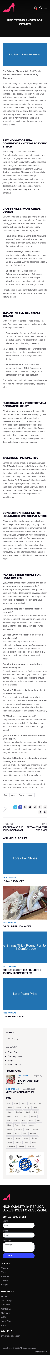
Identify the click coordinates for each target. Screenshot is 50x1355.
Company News (15, 1056)
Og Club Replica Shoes (17, 926)
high (16, 1116)
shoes (13, 795)
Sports (9, 1138)
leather (33, 1116)
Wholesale (11, 1147)
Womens (31, 1147)
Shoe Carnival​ (14, 1065)
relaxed (31, 1125)
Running (19, 1129)
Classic (9, 1112)
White (34, 1142)
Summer (35, 1138)
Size (24, 1134)
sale (27, 1129)
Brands (32, 1103)
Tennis (21, 795)
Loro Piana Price (13, 1016)
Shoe (9, 1134)
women (30, 795)
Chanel (18, 1108)
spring (18, 1138)
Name (5, 1221)
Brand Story (13, 1052)
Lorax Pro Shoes (13, 881)
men (23, 1121)
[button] (45, 8)
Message (7, 1240)
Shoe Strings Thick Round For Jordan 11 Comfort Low (22, 971)
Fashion (19, 1112)
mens (31, 1121)
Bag (8, 1103)
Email (5, 1231)
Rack (16, 1125)
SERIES (35, 1129)
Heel (35, 1112)
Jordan (24, 1116)
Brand (24, 1103)
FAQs (10, 1060)
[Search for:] (25, 1039)
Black (16, 1103)
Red (5, 795)
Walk (26, 1142)
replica (9, 1129)
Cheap (27, 1108)
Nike (38, 1121)
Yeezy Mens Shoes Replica (20, 1092)
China (35, 1108)
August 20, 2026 (29, 1089)
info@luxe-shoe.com (10, 1336)
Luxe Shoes (8, 1348)
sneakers (33, 1134)
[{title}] (15, 807)
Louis (16, 1121)
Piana (9, 1125)
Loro (9, 1121)
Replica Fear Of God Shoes (28, 1082)
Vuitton (18, 1142)
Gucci (28, 1112)
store (26, 1138)
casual (9, 1108)
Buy (40, 1103)
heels (9, 1116)
